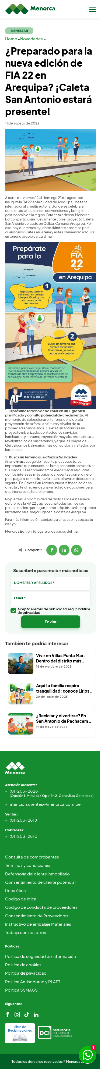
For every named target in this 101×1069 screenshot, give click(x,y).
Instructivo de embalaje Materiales (38, 924)
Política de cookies (23, 964)
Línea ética (15, 890)
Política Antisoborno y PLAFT (32, 981)
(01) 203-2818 (23, 819)
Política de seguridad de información (40, 956)
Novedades (32, 38)
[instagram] (17, 1015)
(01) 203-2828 (51, 793)
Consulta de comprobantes (32, 856)
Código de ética (20, 898)
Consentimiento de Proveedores (36, 915)
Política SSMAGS (21, 989)
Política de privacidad (26, 972)
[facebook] (8, 1015)
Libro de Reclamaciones (20, 1028)
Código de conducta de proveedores (41, 907)
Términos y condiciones (27, 865)
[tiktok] (26, 1015)
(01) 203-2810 (23, 836)
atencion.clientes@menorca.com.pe (45, 804)
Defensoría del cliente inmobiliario (37, 873)
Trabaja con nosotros (25, 932)
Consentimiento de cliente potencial (40, 882)
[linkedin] (36, 1015)
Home (11, 38)
